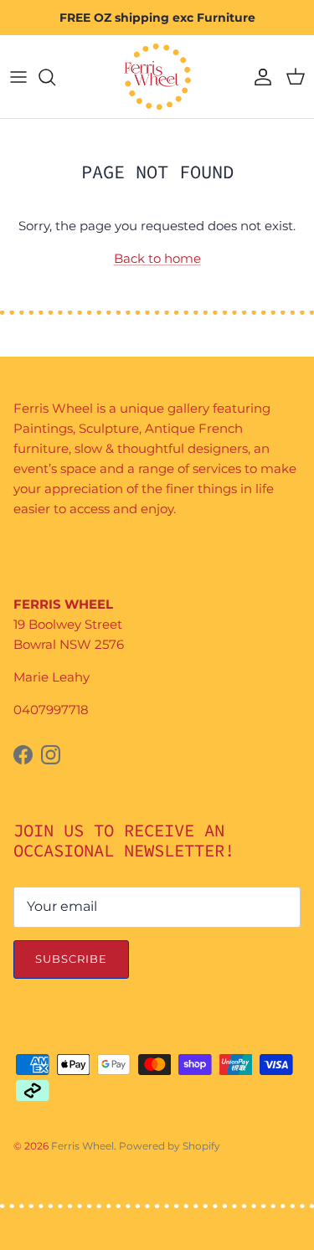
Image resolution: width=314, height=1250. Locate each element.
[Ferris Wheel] (157, 77)
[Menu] (18, 77)
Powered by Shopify (169, 1145)
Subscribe (71, 958)
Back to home (157, 258)
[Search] (55, 77)
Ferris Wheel (82, 1145)
